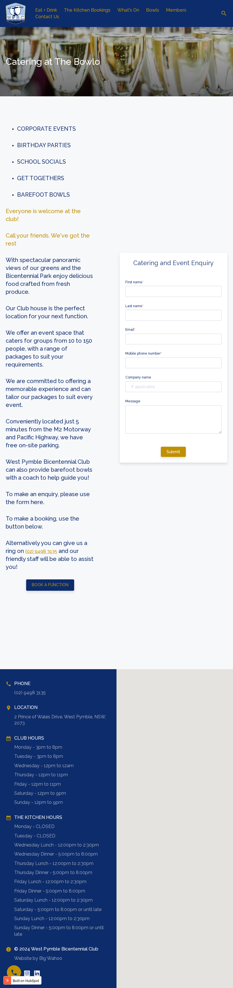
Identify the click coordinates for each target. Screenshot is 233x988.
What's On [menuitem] (128, 10)
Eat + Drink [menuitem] (46, 10)
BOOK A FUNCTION (50, 585)
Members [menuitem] (176, 10)
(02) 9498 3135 (41, 551)
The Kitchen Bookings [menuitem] (87, 10)
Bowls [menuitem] (152, 10)
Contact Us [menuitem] (47, 16)
